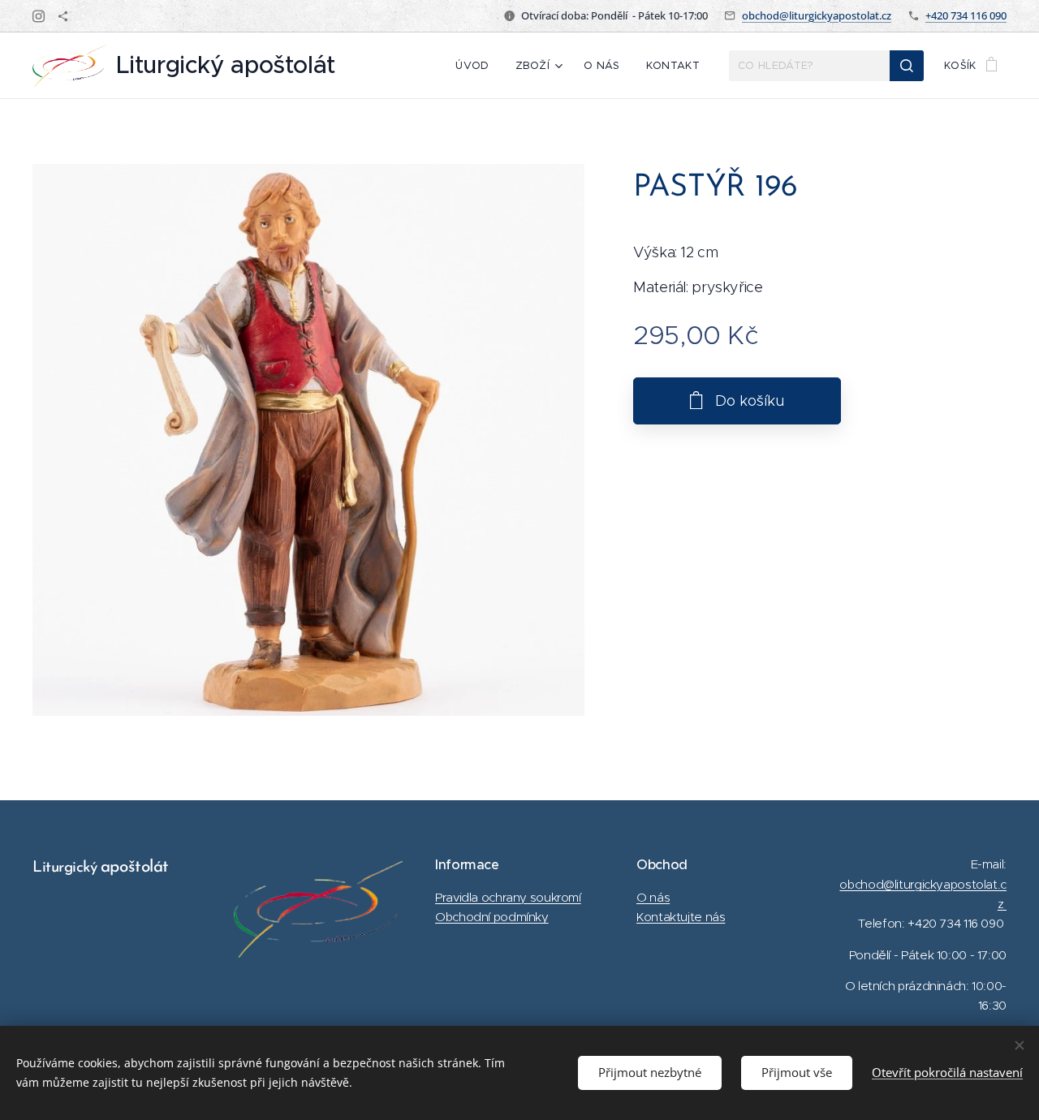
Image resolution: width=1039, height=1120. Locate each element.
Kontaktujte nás (680, 916)
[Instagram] (38, 16)
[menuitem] (476, 65)
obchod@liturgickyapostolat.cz (816, 15)
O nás (653, 897)
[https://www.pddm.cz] (63, 16)
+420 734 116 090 (966, 15)
